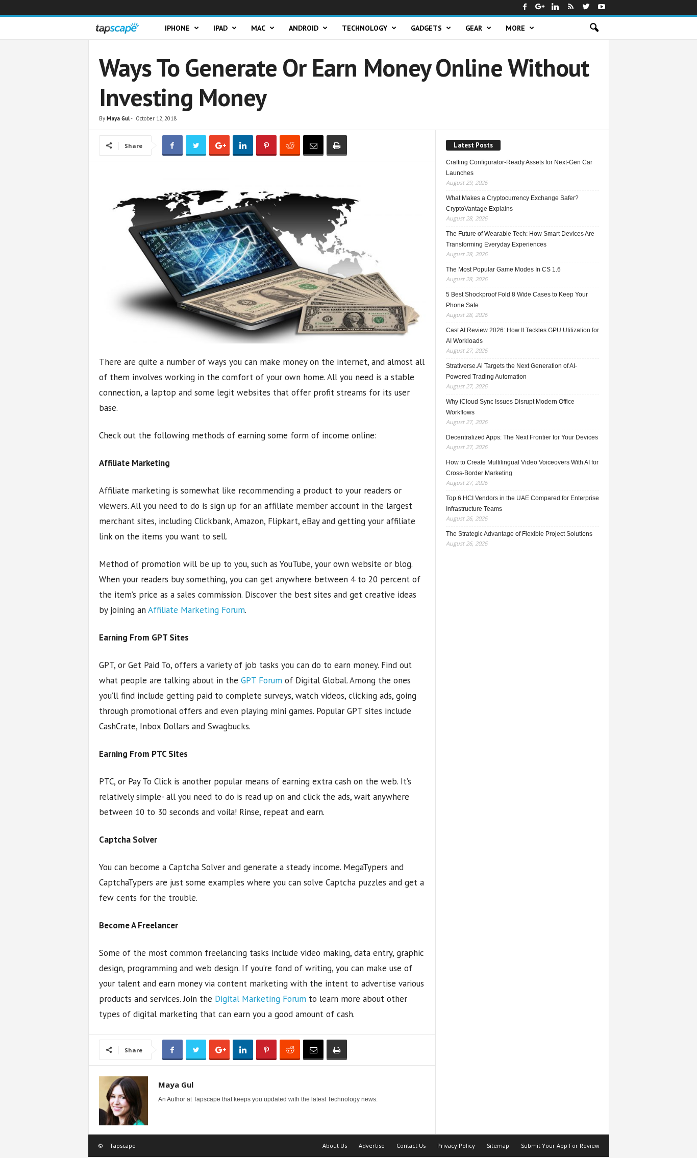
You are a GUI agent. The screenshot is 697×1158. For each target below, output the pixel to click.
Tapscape (123, 1145)
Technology (364, 28)
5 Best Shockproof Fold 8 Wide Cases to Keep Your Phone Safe (517, 300)
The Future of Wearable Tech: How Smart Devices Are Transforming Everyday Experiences (520, 239)
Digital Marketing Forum (260, 998)
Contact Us (411, 1145)
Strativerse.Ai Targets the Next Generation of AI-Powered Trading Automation (511, 371)
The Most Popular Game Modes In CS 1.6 (503, 269)
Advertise (372, 1145)
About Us (334, 1145)
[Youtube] (601, 7)
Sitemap (498, 1145)
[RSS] (571, 7)
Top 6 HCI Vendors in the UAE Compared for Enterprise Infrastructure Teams (522, 503)
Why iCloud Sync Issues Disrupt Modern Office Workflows (510, 407)
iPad (220, 28)
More (515, 28)
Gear (473, 28)
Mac (258, 28)
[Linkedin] (556, 7)
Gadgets (426, 28)
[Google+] (540, 7)
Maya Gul (118, 118)
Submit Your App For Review (560, 1145)
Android (303, 28)
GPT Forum (261, 680)
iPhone (177, 28)
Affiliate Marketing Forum (196, 609)
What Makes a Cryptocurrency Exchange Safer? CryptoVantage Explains (512, 203)
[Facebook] (525, 7)
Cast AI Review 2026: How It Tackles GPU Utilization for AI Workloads (522, 335)
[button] (594, 28)
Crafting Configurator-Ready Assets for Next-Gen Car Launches (519, 168)
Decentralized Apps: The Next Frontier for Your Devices (522, 437)
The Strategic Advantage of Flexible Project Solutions (519, 533)
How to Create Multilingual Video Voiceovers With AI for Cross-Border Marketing (522, 468)
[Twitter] (586, 7)
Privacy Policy (456, 1145)
